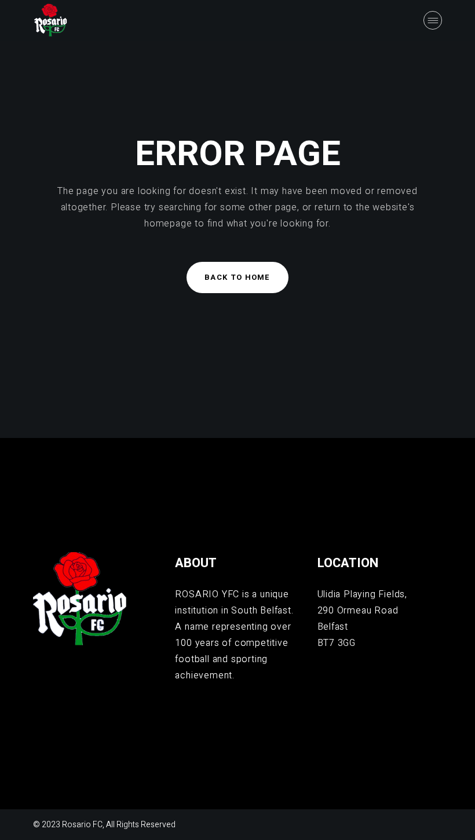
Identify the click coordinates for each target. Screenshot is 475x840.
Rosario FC (82, 825)
